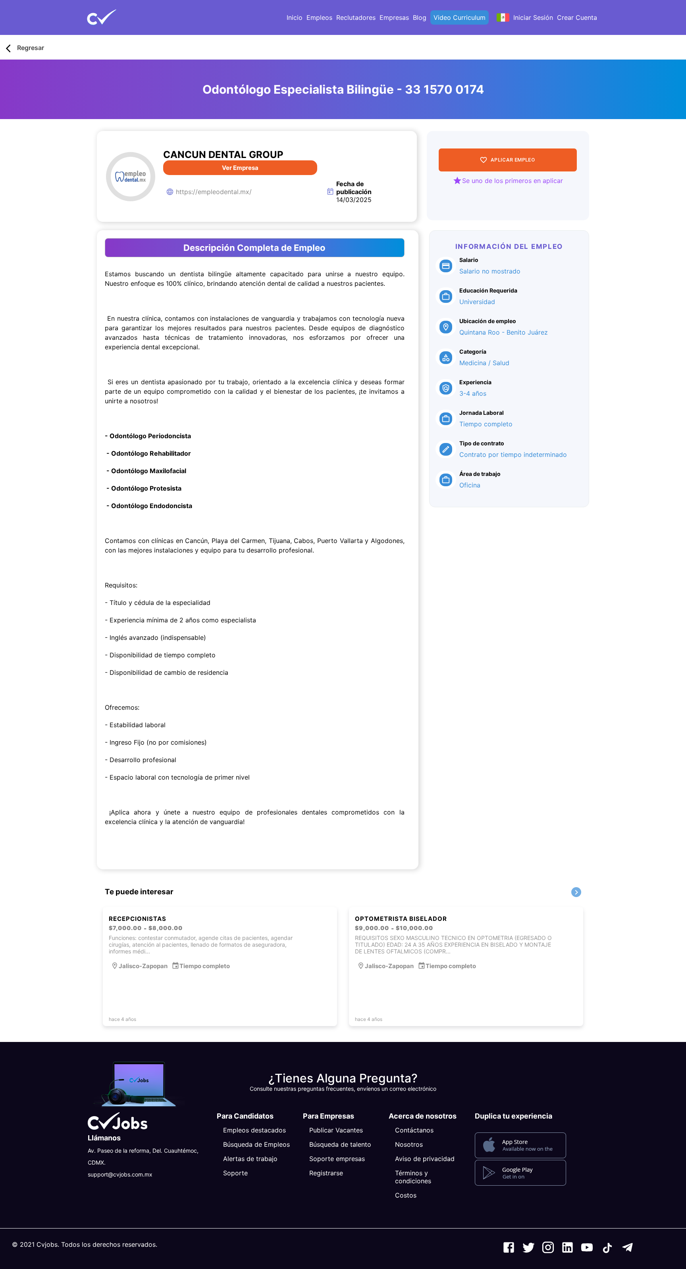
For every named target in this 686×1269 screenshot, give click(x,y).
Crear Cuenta (577, 17)
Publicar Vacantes (336, 1130)
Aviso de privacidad (425, 1159)
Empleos (319, 17)
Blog (419, 17)
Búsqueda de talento (340, 1144)
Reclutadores (356, 17)
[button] (115, 17)
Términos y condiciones (413, 1177)
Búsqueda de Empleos (256, 1144)
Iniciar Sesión (533, 17)
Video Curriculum (460, 17)
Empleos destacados (254, 1130)
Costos (405, 1195)
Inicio (295, 17)
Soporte (235, 1173)
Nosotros (409, 1144)
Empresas (394, 17)
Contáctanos (414, 1130)
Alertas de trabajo (250, 1159)
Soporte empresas (337, 1159)
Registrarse (326, 1173)
